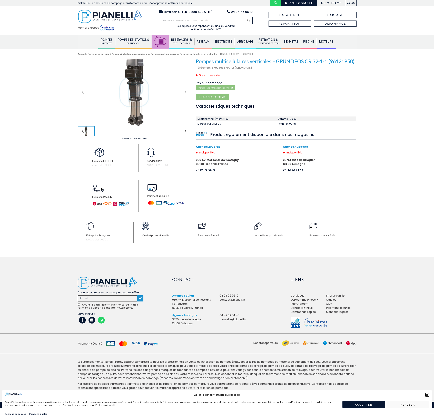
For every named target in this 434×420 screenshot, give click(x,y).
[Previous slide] (83, 92)
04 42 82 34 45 (293, 170)
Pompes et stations (133, 41)
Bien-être (291, 41)
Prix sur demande (209, 83)
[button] (427, 395)
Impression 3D (335, 296)
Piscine (308, 41)
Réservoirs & (181, 41)
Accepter (363, 404)
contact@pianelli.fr (232, 300)
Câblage (335, 14)
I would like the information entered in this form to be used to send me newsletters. (108, 306)
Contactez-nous (302, 308)
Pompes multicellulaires (164, 54)
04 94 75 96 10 (205, 170)
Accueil (82, 54)
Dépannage (335, 23)
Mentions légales (38, 413)
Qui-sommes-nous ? (304, 300)
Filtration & (268, 41)
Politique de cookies (15, 413)
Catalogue (289, 14)
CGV (329, 304)
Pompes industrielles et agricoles (130, 54)
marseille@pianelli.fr (233, 319)
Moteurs (326, 41)
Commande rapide (303, 312)
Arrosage (245, 41)
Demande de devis (212, 96)
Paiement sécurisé (338, 308)
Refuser (407, 404)
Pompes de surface (99, 54)
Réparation (290, 23)
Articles (331, 300)
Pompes (107, 41)
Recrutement (300, 304)
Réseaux (203, 41)
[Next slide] (185, 92)
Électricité (223, 41)
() (353, 3)
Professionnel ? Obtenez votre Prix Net (215, 87)
